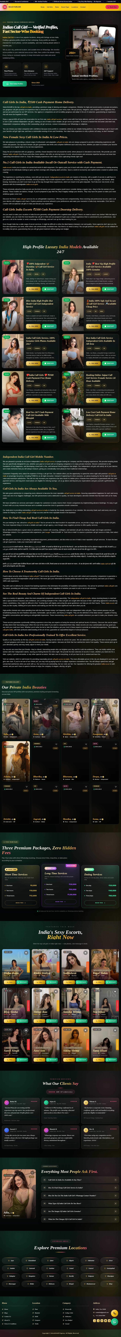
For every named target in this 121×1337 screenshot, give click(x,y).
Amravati (32, 1268)
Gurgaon (37, 1320)
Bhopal (71, 1284)
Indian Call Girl (8, 37)
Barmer (51, 1276)
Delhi (36, 1316)
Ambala (12, 1268)
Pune (36, 1309)
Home (42, 7)
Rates (57, 7)
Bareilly (71, 1276)
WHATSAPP (50, 289)
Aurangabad (111, 1268)
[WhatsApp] (114, 1321)
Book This (19, 902)
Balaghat (12, 1276)
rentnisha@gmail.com (102, 1312)
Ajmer (52, 1260)
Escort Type (65, 7)
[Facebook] (98, 1320)
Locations (74, 7)
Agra (12, 1260)
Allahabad (91, 1260)
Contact (83, 7)
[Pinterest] (109, 1320)
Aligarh (71, 1260)
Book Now (113, 7)
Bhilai (32, 1284)
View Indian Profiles (16, 84)
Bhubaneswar (91, 1284)
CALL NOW (34, 289)
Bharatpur (110, 1276)
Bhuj (110, 1284)
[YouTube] (105, 1320)
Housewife (68, 1309)
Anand (71, 1268)
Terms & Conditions (10, 1324)
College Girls (69, 1313)
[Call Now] (114, 1313)
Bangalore (32, 1276)
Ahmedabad (32, 1260)
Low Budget (68, 1320)
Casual (67, 1324)
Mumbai (37, 1313)
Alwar (111, 1260)
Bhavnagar (12, 1284)
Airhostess (68, 1316)
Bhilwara (51, 1284)
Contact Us (7, 1316)
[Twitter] (101, 1320)
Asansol (90, 1268)
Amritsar (51, 1268)
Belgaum (91, 1276)
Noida (36, 1324)
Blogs (6, 1313)
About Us (7, 1320)
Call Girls (50, 7)
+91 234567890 (100, 1315)
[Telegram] (94, 1320)
